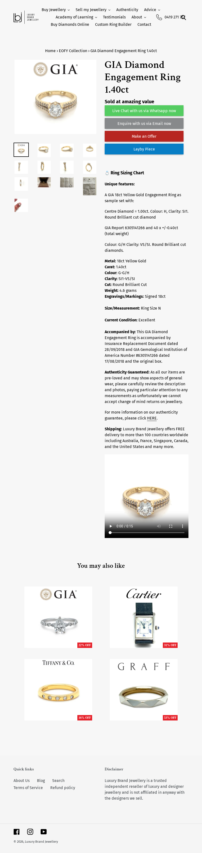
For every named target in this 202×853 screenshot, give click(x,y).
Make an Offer (144, 136)
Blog (41, 780)
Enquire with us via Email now (144, 123)
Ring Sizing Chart (127, 173)
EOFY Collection (73, 50)
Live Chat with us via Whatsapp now (144, 110)
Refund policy (62, 787)
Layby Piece (144, 149)
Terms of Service (28, 787)
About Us (22, 780)
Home (50, 50)
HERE (152, 418)
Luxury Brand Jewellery (41, 841)
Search (58, 780)
